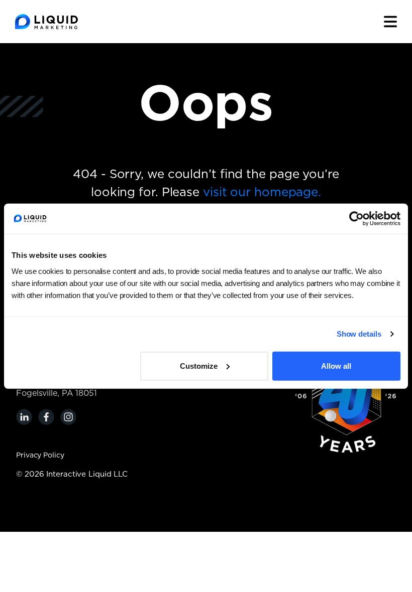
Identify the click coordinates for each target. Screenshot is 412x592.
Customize (199, 365)
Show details (359, 334)
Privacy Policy (40, 455)
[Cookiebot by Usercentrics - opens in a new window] (356, 218)
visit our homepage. (262, 193)
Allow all (336, 365)
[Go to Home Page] (46, 21)
